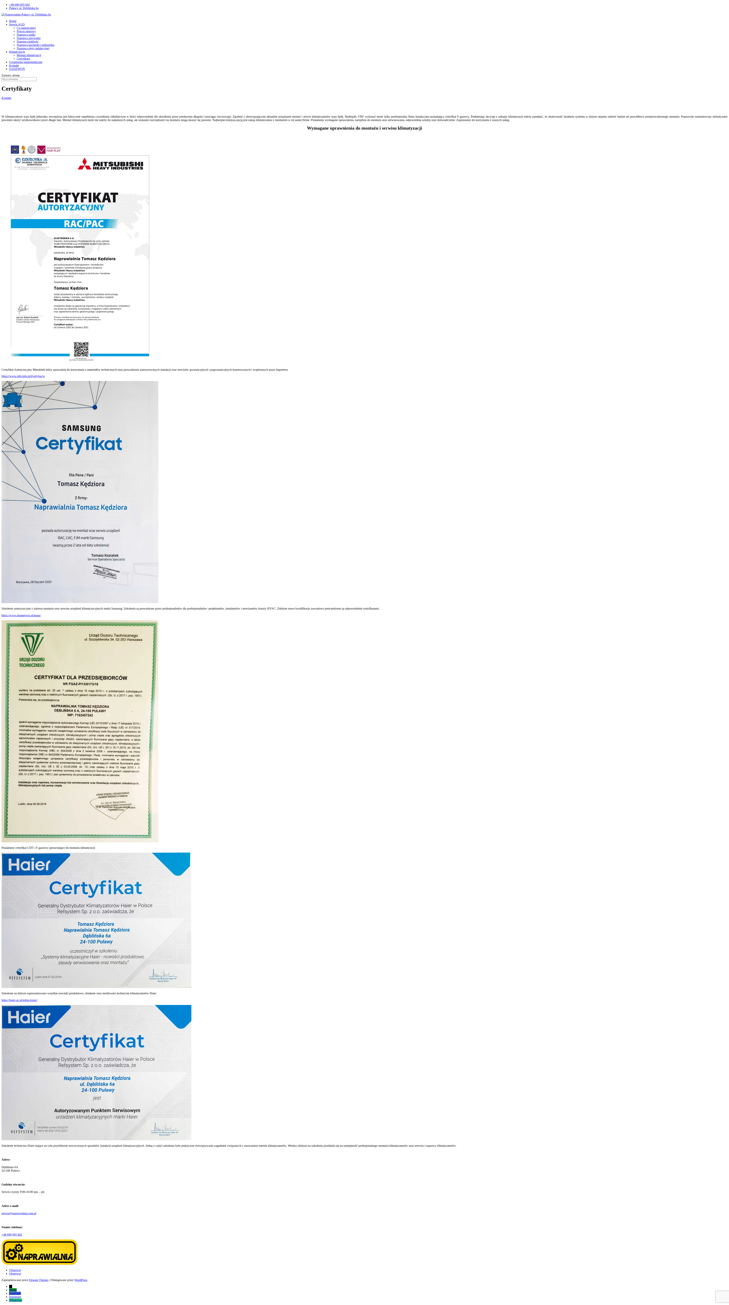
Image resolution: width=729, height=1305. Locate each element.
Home (13, 21)
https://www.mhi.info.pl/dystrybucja (23, 376)
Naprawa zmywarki (28, 38)
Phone (13, 1290)
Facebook (15, 1293)
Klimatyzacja (17, 51)
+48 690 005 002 (19, 4)
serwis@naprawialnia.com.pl (19, 1213)
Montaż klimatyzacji (29, 55)
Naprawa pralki (26, 34)
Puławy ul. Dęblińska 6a (24, 8)
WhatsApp (15, 1300)
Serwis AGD (17, 24)
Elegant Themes (38, 1280)
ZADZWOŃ (17, 68)
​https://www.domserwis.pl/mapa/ (21, 615)
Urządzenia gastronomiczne (25, 62)
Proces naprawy (26, 31)
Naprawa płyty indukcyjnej (33, 48)
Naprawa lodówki (27, 41)
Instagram (15, 1296)
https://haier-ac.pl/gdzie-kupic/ (20, 1000)
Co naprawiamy (26, 27)
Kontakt (14, 65)
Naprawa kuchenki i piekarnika (35, 45)
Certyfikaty (23, 58)
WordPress (80, 1280)
